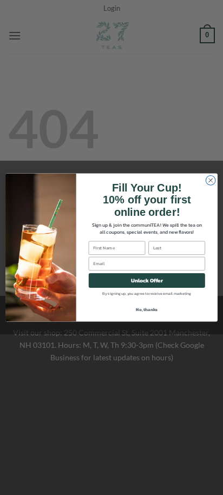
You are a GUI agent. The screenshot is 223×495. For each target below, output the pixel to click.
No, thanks (147, 309)
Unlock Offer (147, 280)
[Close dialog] (210, 181)
